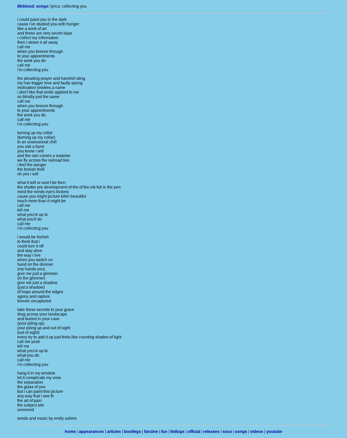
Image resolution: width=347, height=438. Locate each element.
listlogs (177, 431)
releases (211, 431)
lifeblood (25, 6)
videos (256, 431)
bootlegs (132, 431)
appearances (91, 431)
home (70, 431)
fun (164, 431)
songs (42, 6)
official (193, 431)
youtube (274, 431)
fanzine (151, 431)
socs (227, 431)
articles (114, 431)
